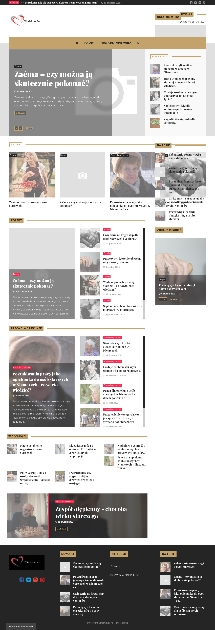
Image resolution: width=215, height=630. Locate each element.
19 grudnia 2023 (113, 243)
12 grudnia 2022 (65, 522)
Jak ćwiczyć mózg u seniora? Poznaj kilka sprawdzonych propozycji (83, 451)
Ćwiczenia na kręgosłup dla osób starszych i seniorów (120, 236)
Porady (89, 42)
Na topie (15, 144)
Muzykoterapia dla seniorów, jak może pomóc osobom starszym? (62, 2)
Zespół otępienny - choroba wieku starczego (91, 512)
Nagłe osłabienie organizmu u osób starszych (31, 449)
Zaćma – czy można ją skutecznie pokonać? (53, 78)
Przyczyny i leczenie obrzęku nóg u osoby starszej (122, 260)
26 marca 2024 (22, 395)
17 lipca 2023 (112, 403)
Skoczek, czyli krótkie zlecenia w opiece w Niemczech (178, 68)
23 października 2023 (116, 375)
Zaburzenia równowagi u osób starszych (185, 156)
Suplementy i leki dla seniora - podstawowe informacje (178, 109)
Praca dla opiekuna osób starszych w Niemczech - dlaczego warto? (119, 394)
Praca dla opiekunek (115, 42)
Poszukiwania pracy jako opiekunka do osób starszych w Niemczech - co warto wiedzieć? (40, 382)
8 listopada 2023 (113, 294)
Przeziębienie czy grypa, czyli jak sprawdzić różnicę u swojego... (81, 478)
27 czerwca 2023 (114, 427)
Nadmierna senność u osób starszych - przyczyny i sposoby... (131, 449)
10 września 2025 (25, 91)
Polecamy (14, 2)
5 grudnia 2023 (113, 267)
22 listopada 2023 (114, 355)
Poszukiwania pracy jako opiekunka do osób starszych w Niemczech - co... (130, 205)
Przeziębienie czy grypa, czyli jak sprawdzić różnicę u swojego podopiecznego (122, 418)
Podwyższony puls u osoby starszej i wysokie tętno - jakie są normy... (35, 478)
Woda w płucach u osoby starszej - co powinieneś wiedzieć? (179, 82)
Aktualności (159, 56)
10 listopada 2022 (112, 3)
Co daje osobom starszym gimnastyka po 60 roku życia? (180, 95)
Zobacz (20, 113)
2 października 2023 (115, 314)
